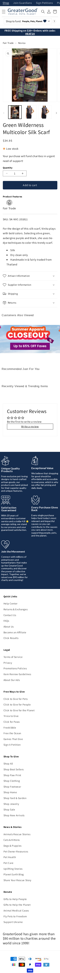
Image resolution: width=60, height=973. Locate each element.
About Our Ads (12, 680)
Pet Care (9, 863)
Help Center (11, 603)
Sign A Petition (12, 744)
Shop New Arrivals (14, 815)
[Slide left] (3, 113)
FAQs (6, 620)
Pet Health (10, 857)
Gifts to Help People (15, 899)
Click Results (11, 638)
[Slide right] (56, 113)
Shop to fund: (24, 21)
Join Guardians (22, 3)
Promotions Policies (15, 668)
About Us (9, 626)
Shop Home (10, 792)
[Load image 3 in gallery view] (45, 112)
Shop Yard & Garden (15, 798)
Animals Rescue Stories (17, 834)
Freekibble (10, 727)
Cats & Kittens (12, 839)
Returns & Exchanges (16, 609)
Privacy (8, 662)
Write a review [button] (30, 426)
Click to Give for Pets (16, 698)
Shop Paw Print (12, 775)
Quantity (7, 167)
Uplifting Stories (13, 868)
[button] (43, 11)
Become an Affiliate (15, 632)
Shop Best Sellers (14, 769)
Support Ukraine (13, 922)
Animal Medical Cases (16, 910)
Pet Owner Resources (16, 851)
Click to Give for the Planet (19, 710)
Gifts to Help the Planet (17, 904)
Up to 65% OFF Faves (30, 346)
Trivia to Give (11, 716)
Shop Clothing (12, 780)
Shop (6, 3)
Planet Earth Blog (14, 874)
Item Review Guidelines (17, 674)
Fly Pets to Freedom (15, 916)
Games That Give (13, 739)
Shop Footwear (12, 786)
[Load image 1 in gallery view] (15, 112)
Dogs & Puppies (13, 845)
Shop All (8, 763)
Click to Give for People (17, 704)
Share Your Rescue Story (17, 880)
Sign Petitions (44, 3)
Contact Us (10, 615)
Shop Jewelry (11, 803)
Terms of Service (13, 657)
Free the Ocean (12, 733)
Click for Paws (12, 721)
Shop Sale (9, 809)
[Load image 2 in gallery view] (30, 112)
